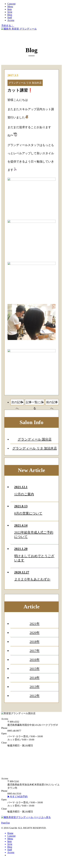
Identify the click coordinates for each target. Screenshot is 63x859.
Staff (9, 17)
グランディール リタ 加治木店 (34, 448)
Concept (11, 3)
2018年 (35, 641)
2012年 (35, 695)
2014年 (35, 677)
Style (9, 12)
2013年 (35, 686)
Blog (9, 14)
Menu (10, 6)
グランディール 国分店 (35, 439)
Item (9, 9)
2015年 (35, 668)
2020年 (35, 632)
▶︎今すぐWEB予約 (17, 796)
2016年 (35, 659)
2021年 (35, 623)
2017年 (35, 650)
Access (10, 20)
